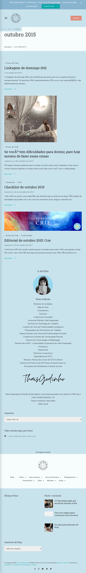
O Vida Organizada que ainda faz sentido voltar (66, 502)
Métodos (50, 481)
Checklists (10, 182)
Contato (76, 18)
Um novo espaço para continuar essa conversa (66, 513)
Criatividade (26, 235)
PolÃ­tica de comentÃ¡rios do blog (25, 565)
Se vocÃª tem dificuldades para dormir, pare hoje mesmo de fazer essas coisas (42, 153)
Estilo (61, 481)
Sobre (21, 477)
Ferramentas (28, 481)
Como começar (34, 477)
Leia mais (8, 89)
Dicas (40, 481)
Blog (12, 477)
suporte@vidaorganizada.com (22, 436)
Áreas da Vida (12, 63)
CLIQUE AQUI (48, 6)
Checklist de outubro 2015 (24, 187)
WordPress (8, 565)
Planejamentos (70, 477)
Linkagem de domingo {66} (25, 68)
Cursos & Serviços (52, 477)
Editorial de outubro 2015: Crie (27, 240)
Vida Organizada (22, 563)
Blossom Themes (62, 563)
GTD (20, 182)
